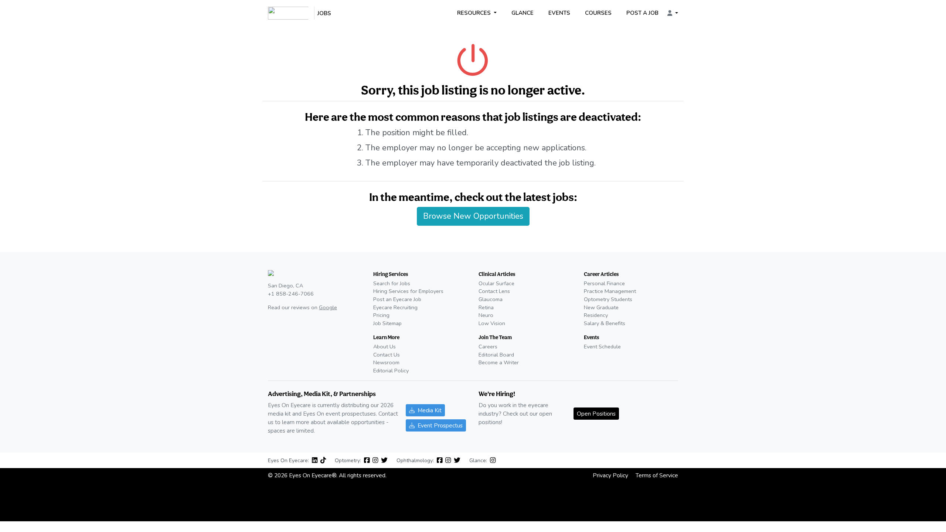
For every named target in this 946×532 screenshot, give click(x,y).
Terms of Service (657, 475)
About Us (384, 346)
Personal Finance (604, 283)
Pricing (381, 315)
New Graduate (601, 307)
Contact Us (386, 354)
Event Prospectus (440, 425)
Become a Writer (499, 362)
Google (328, 307)
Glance (522, 13)
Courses (598, 13)
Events (559, 13)
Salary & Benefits (604, 323)
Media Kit (430, 410)
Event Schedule (602, 346)
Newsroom (386, 362)
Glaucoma (491, 299)
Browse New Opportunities (473, 216)
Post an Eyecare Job (397, 299)
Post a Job (642, 13)
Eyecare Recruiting (395, 307)
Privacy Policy (610, 475)
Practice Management (610, 291)
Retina (486, 307)
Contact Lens (494, 291)
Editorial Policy (391, 370)
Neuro (486, 315)
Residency (596, 315)
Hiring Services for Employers (408, 291)
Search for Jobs (391, 283)
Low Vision (492, 323)
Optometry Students (608, 299)
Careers (488, 346)
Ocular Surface (496, 283)
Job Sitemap (387, 323)
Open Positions (596, 413)
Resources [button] (474, 13)
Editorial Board (496, 354)
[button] (672, 13)
